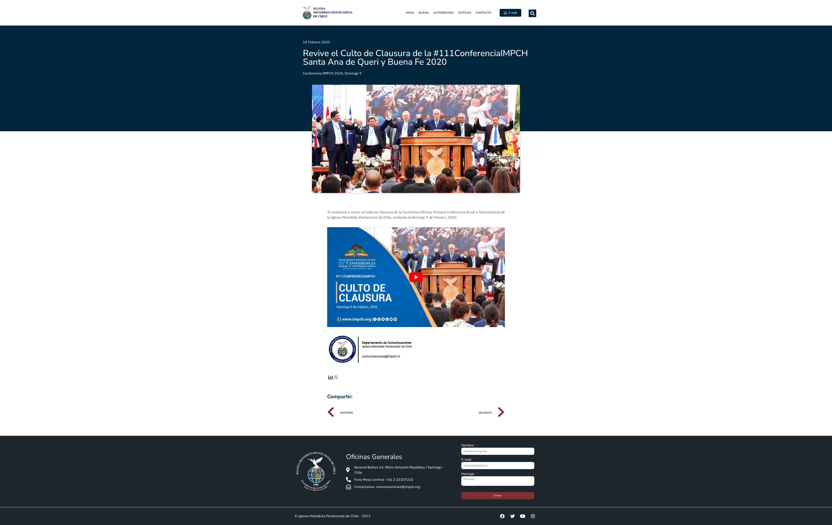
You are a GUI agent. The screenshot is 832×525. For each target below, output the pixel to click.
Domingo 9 (353, 73)
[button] (532, 13)
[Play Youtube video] (416, 277)
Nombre (468, 446)
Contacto (483, 13)
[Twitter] (512, 516)
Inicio (410, 13)
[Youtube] (522, 516)
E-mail (466, 460)
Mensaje (468, 474)
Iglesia (423, 13)
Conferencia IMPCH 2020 (323, 73)
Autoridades (443, 13)
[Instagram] (532, 516)
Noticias (464, 13)
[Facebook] (502, 516)
